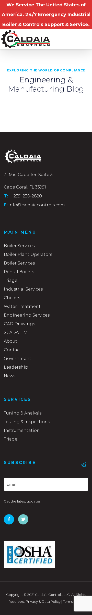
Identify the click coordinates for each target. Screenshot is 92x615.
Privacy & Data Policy (43, 601)
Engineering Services (27, 315)
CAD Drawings (19, 323)
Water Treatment (22, 306)
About (10, 341)
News (9, 375)
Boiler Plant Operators (28, 254)
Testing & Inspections (27, 421)
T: (6, 195)
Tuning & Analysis (22, 413)
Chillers (12, 297)
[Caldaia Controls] (19, 37)
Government (17, 358)
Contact (12, 349)
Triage (10, 280)
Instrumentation (22, 430)
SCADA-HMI (16, 332)
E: (5, 204)
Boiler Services (19, 245)
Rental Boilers (19, 271)
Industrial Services (23, 289)
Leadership (16, 367)
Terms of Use (73, 601)
